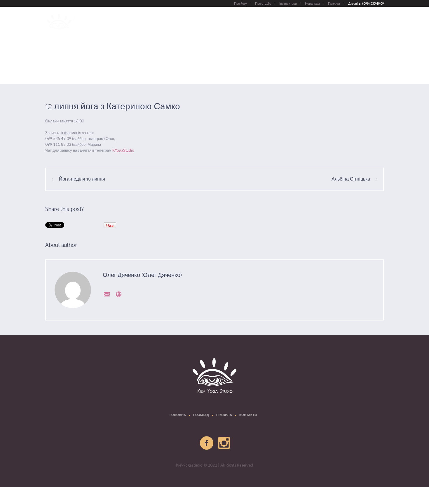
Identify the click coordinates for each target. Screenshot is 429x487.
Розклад (201, 415)
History (315, 69)
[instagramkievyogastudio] (224, 443)
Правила (224, 415)
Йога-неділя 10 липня (82, 179)
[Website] (117, 294)
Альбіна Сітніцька (351, 179)
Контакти (248, 415)
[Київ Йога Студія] (214, 376)
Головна (178, 415)
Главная (298, 69)
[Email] (106, 294)
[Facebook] (207, 443)
